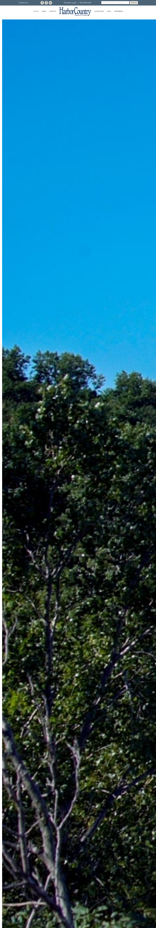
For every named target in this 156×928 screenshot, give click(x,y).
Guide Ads (99, 11)
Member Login (70, 3)
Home (35, 11)
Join (109, 11)
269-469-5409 (85, 3)
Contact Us (23, 3)
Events (52, 11)
